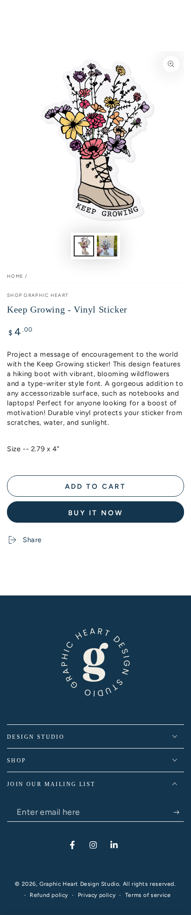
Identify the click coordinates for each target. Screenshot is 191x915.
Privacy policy (96, 895)
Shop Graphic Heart (38, 295)
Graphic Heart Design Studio (79, 884)
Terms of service (148, 895)
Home (15, 276)
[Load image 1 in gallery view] (84, 246)
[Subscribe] (178, 812)
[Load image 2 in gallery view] (107, 246)
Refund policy (49, 895)
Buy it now (95, 513)
